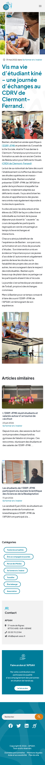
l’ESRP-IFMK (8, 145)
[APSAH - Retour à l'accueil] (7, 6)
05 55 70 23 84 (14, 632)
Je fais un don (22, 688)
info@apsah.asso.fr (16, 636)
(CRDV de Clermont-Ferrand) (17, 163)
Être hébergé (12, 584)
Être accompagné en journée (18, 557)
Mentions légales (34, 752)
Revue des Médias (14, 564)
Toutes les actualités (15, 550)
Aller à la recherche (24, 1)
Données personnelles (15, 752)
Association (12, 591)
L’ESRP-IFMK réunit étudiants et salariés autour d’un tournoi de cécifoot (20, 416)
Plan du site (34, 755)
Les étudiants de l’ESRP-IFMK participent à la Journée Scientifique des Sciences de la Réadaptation (22, 490)
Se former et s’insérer (32, 59)
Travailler (10, 577)
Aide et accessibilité (15, 4)
